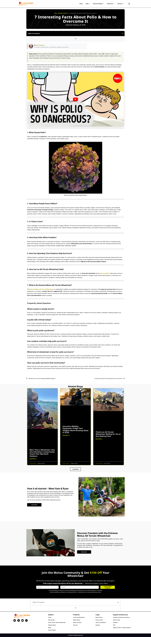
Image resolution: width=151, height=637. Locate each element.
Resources (110, 3)
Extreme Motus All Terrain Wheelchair (41, 289)
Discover (120, 3)
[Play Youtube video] (75, 99)
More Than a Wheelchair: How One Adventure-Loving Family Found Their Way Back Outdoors (42, 453)
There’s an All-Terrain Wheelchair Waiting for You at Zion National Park (108, 434)
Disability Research (63, 13)
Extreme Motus (105, 273)
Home (81, 3)
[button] (122, 33)
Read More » (33, 459)
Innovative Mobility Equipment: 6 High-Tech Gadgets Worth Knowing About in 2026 (75, 429)
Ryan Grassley (40, 45)
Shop (87, 3)
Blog (56, 13)
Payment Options (98, 3)
